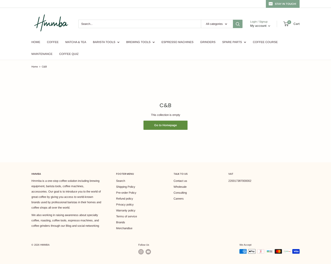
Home (34, 66)
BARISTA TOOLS (104, 42)
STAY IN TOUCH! (285, 3)
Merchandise (124, 228)
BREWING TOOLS (138, 42)
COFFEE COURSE (265, 42)
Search (120, 180)
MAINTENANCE (41, 53)
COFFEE (53, 42)
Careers (179, 198)
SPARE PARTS (232, 42)
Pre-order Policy (126, 192)
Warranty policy (125, 210)
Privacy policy (125, 204)
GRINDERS (207, 42)
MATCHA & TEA (75, 42)
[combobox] (139, 24)
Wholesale (180, 186)
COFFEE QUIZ (69, 53)
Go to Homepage (165, 125)
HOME (35, 42)
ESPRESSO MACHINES (177, 42)
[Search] (238, 24)
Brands (120, 222)
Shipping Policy (125, 186)
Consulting (180, 192)
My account (258, 25)
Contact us (180, 180)
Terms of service (126, 216)
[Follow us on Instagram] (141, 251)
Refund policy (124, 198)
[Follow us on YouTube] (148, 251)
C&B (44, 66)
